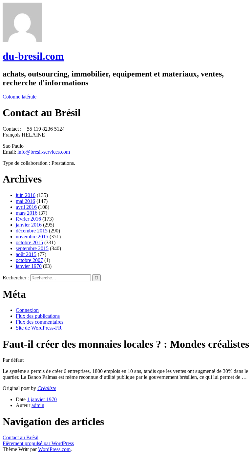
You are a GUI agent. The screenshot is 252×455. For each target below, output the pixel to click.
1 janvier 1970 (42, 399)
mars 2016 (26, 213)
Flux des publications (38, 316)
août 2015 (26, 254)
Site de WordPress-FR (39, 328)
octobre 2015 (29, 242)
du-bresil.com (33, 56)
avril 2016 (26, 207)
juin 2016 (25, 195)
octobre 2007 (29, 260)
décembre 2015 (32, 230)
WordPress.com (54, 449)
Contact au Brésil (20, 437)
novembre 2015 (32, 236)
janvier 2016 (29, 225)
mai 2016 (25, 201)
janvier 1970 (29, 266)
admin (38, 405)
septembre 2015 (32, 248)
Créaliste (46, 388)
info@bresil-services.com (43, 152)
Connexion (27, 310)
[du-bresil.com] (22, 40)
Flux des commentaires (39, 322)
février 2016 (28, 219)
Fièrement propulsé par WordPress (38, 443)
